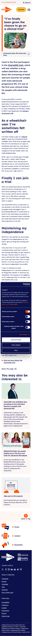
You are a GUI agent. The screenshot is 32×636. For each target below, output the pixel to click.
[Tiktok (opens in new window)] (18, 569)
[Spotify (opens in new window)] (21, 569)
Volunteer (5, 590)
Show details (23, 334)
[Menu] (28, 10)
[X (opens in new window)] (3, 569)
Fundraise (5, 584)
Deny (16, 350)
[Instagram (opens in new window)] (9, 569)
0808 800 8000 (11, 2)
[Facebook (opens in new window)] (6, 569)
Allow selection (16, 345)
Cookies (4, 608)
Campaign (5, 579)
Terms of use (6, 616)
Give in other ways (7, 592)
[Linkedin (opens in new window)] (12, 569)
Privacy (4, 613)
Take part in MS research (13, 496)
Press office (5, 610)
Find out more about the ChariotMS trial (13, 361)
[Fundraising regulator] (23, 555)
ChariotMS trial (15, 65)
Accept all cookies (16, 339)
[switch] (27, 316)
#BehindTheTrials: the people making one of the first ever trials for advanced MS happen (15, 453)
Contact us (5, 605)
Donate (21, 9)
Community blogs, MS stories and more (14, 54)
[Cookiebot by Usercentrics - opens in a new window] (23, 284)
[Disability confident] (23, 559)
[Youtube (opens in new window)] (15, 569)
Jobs (3, 587)
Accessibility (5, 602)
